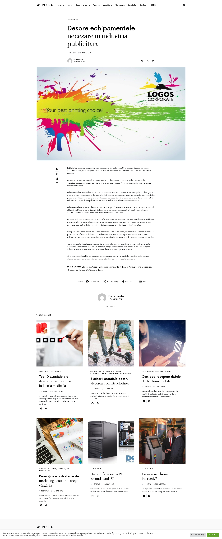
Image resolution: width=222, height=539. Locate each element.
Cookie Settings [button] (198, 534)
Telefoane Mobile (163, 371)
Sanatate (43, 371)
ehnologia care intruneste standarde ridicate (105, 267)
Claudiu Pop (78, 60)
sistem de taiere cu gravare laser (85, 270)
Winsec (45, 5)
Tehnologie (73, 19)
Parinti (104, 373)
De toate (94, 373)
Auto (101, 371)
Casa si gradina (113, 371)
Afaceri (94, 371)
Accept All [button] (213, 534)
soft (69, 469)
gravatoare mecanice (140, 267)
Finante (62, 469)
